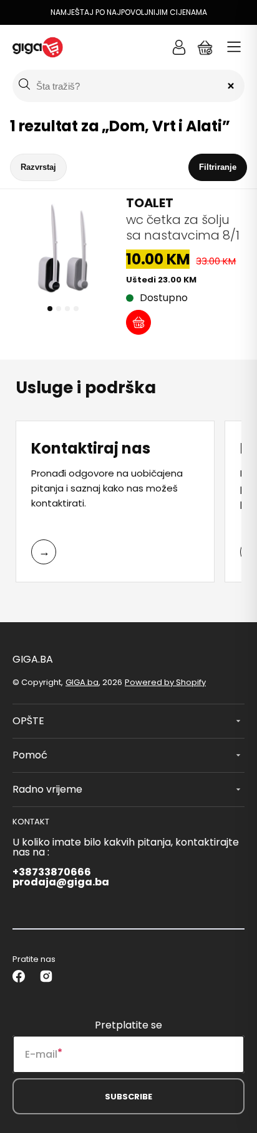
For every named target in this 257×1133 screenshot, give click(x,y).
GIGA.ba (82, 682)
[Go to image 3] (67, 308)
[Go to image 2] (58, 308)
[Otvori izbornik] (234, 47)
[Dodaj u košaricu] (138, 322)
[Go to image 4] (76, 308)
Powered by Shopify (165, 682)
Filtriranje (217, 167)
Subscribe (128, 1097)
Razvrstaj (38, 167)
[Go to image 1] (49, 308)
